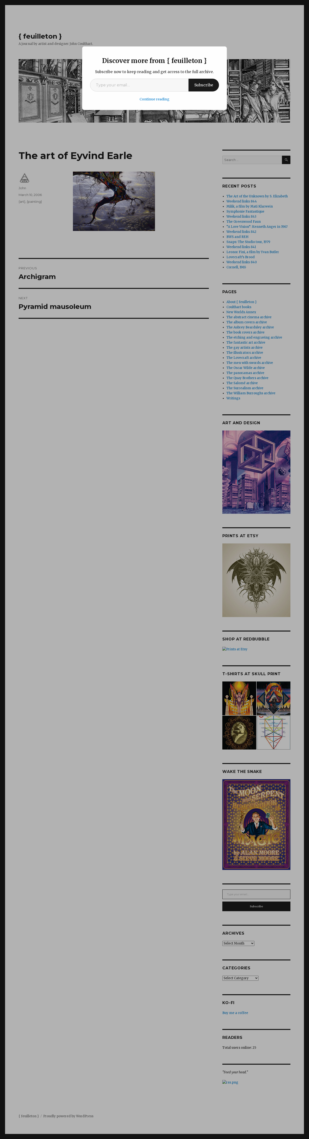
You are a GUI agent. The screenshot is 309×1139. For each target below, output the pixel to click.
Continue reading (154, 99)
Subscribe (203, 85)
